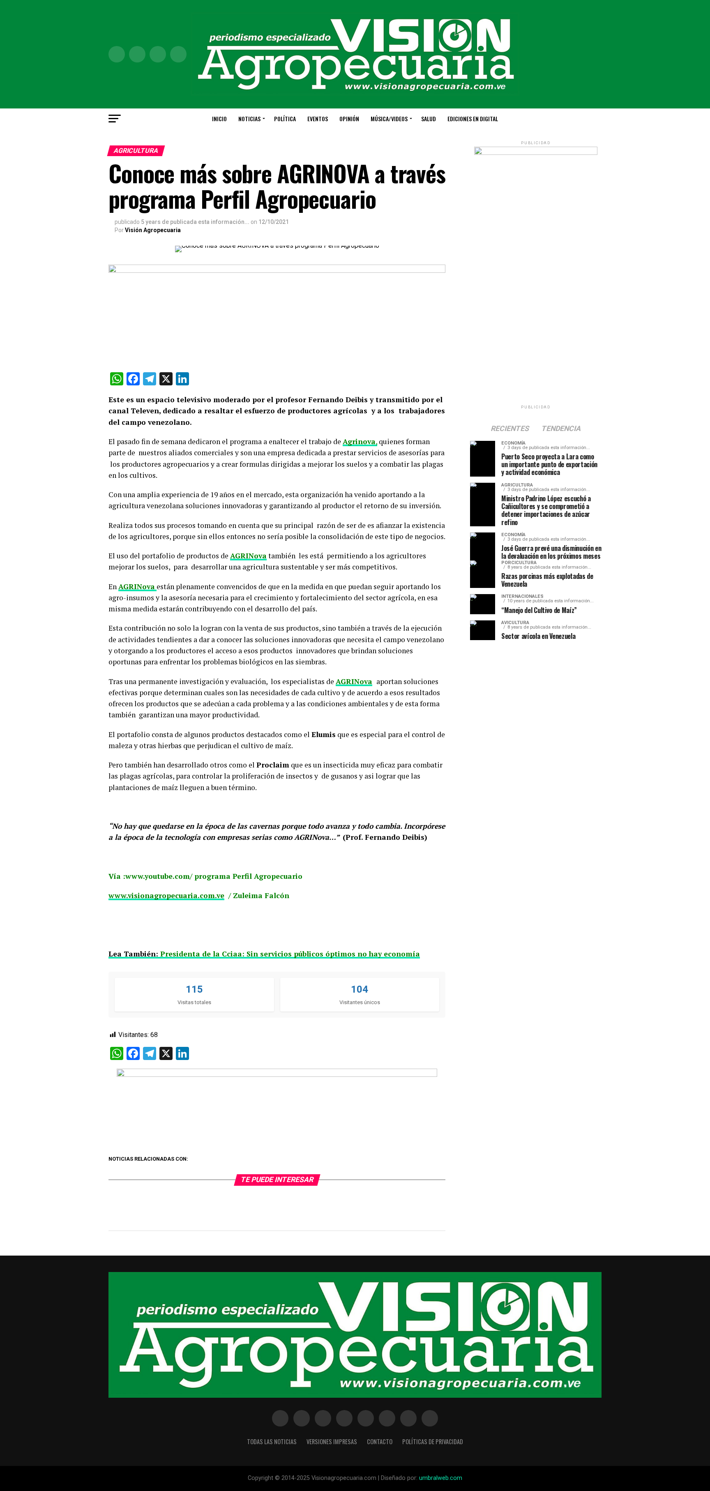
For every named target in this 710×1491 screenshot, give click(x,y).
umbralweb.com (440, 1478)
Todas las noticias (272, 1441)
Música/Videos (389, 118)
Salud (428, 118)
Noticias (249, 118)
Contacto (379, 1441)
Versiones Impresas (332, 1441)
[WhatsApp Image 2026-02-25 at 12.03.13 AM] (535, 153)
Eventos (317, 118)
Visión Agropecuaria (153, 230)
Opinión (349, 118)
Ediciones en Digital (472, 118)
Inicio (219, 118)
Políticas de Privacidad (432, 1441)
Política (285, 118)
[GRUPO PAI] (277, 1074)
